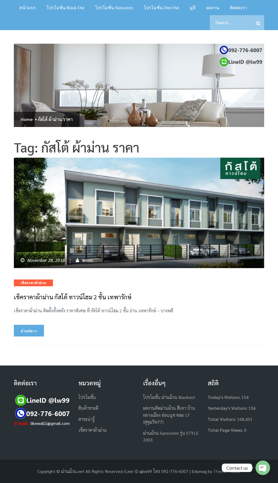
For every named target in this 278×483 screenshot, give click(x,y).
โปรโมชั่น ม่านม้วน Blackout (169, 397)
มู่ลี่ (192, 7)
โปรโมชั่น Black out (65, 7)
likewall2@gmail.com (50, 423)
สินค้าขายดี (88, 408)
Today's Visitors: (224, 397)
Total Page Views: (226, 430)
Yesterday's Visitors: (228, 408)
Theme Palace (227, 471)
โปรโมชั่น (87, 397)
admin (87, 260)
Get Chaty (263, 477)
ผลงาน (212, 7)
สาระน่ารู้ (86, 419)
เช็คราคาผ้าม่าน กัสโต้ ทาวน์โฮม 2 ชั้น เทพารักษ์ (72, 297)
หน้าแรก (27, 7)
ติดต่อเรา (238, 7)
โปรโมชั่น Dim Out (161, 7)
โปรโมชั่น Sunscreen (114, 7)
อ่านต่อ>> (29, 330)
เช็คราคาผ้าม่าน (33, 283)
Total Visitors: (222, 419)
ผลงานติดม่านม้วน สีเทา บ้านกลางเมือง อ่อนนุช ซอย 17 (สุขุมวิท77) (169, 415)
